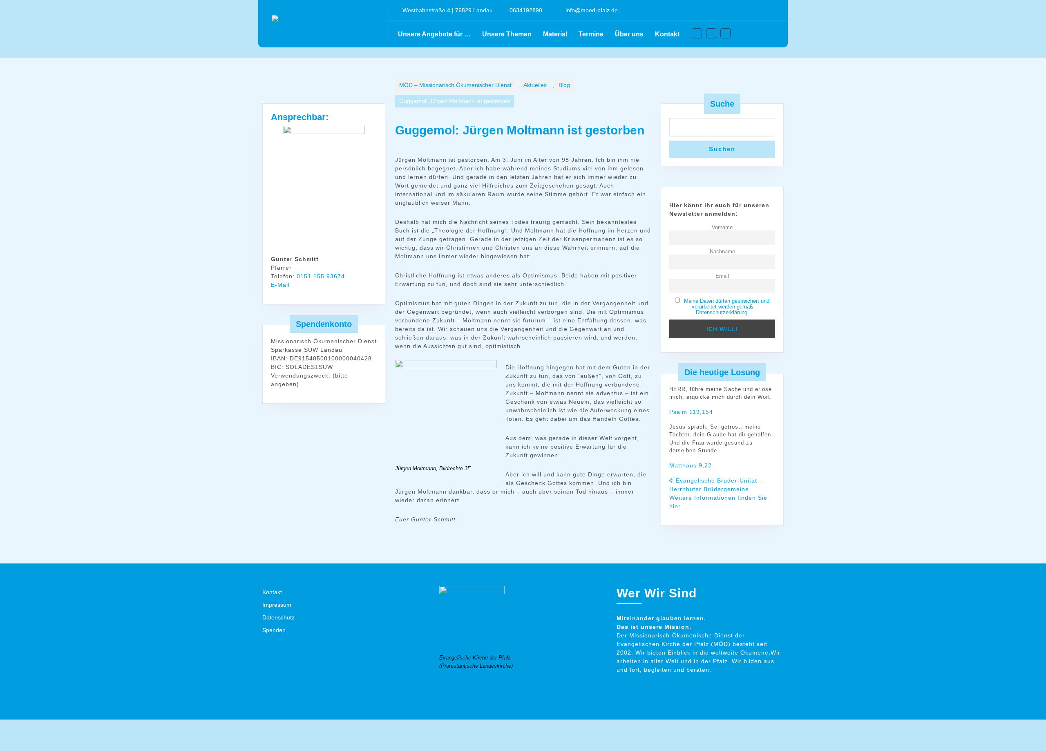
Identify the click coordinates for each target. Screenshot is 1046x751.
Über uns (629, 34)
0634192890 (526, 10)
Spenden (274, 630)
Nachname (722, 252)
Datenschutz (278, 617)
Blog (564, 85)
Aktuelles (535, 85)
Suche (722, 103)
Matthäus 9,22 (690, 465)
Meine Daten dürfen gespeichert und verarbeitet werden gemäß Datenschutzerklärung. (726, 306)
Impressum (276, 604)
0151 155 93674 (321, 276)
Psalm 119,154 (691, 412)
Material (555, 34)
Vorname (722, 227)
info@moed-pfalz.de (591, 10)
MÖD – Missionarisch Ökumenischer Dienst (455, 85)
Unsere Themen (507, 34)
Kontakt (667, 34)
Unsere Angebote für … (434, 34)
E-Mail (280, 285)
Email (722, 276)
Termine (591, 34)
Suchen (722, 148)
